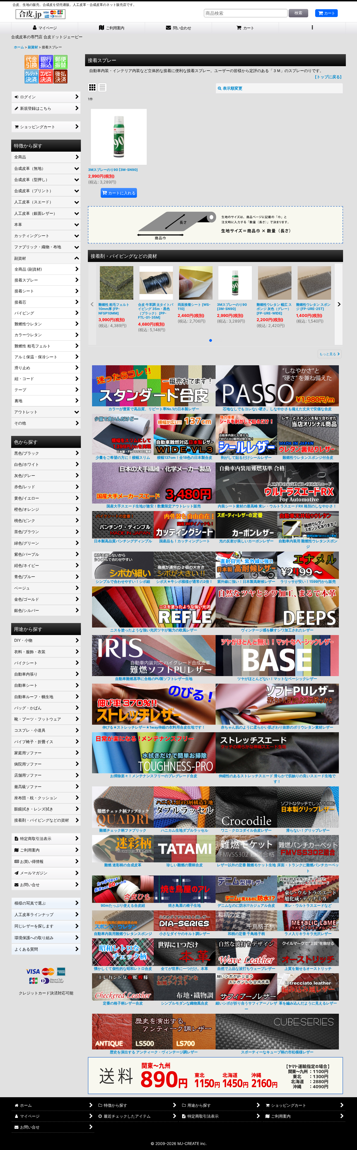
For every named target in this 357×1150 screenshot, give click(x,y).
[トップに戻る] (328, 76)
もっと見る (327, 354)
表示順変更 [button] (232, 88)
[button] (312, 28)
